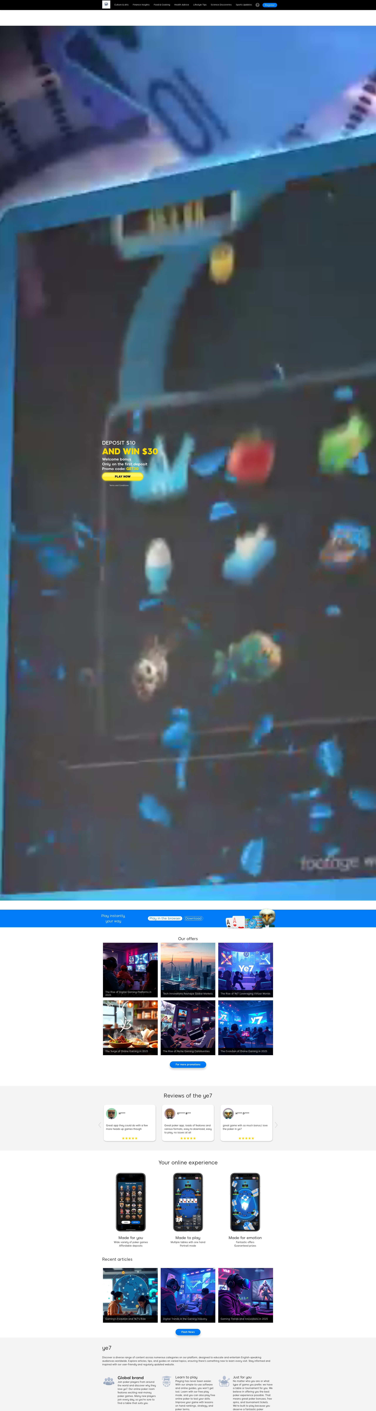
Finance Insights (141, 5)
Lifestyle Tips (200, 5)
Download (193, 918)
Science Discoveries (221, 5)
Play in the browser (165, 918)
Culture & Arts (121, 5)
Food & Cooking (162, 5)
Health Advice (181, 5)
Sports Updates (244, 5)
